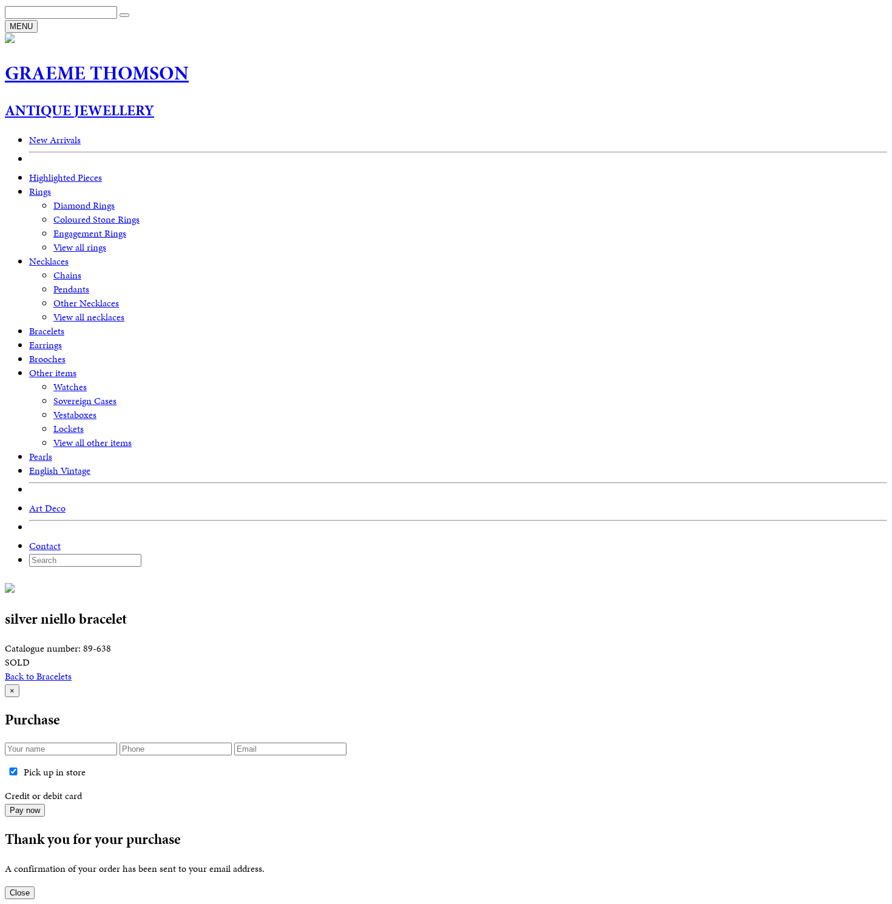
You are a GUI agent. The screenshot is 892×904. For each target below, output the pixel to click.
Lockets (68, 429)
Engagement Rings (89, 233)
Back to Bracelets (38, 676)
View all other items (92, 443)
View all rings (79, 247)
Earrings (45, 345)
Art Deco (47, 508)
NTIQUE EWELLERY (79, 110)
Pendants (71, 289)
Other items (52, 373)
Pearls (40, 457)
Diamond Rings (84, 205)
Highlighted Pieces (65, 177)
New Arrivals (55, 140)
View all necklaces (88, 317)
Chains (67, 275)
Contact (45, 546)
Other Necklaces (86, 303)
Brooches (47, 359)
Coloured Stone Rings (96, 219)
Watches (70, 387)
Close (20, 892)
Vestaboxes (74, 415)
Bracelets (46, 331)
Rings (40, 191)
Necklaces (49, 261)
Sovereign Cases (85, 401)
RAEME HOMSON (97, 73)
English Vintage (59, 470)
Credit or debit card (43, 796)
